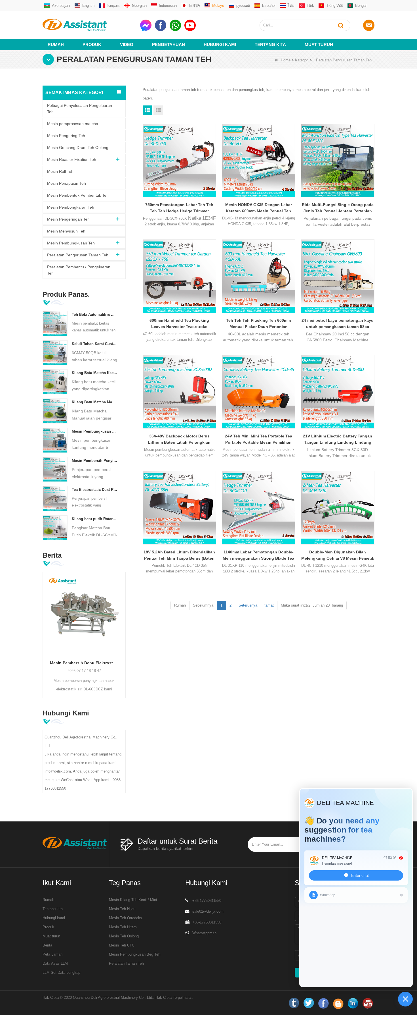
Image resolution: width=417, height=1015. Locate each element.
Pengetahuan (168, 44)
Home (285, 60)
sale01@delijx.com (208, 911)
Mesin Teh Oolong (124, 936)
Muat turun (319, 44)
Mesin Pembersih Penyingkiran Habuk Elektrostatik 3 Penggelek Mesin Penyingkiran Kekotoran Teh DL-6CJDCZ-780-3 (94, 460)
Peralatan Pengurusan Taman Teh (77, 255)
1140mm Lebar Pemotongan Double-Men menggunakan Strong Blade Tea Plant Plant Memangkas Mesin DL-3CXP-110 (258, 555)
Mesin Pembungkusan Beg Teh (134, 954)
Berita (47, 945)
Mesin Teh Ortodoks (125, 918)
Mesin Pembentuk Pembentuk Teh (78, 195)
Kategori (302, 60)
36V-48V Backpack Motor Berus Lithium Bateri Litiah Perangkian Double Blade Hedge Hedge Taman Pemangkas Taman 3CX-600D (179, 439)
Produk (92, 44)
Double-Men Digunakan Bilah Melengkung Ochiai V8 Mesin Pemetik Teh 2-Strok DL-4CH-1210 (337, 555)
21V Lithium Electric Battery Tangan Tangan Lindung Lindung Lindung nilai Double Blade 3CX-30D (337, 439)
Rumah (56, 44)
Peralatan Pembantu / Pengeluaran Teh (78, 270)
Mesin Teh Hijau (122, 909)
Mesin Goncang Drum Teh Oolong (77, 147)
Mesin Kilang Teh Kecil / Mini (133, 900)
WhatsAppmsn (204, 933)
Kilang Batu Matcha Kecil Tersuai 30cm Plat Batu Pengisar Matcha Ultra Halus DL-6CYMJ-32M (94, 373)
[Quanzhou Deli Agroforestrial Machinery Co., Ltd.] (89, 25)
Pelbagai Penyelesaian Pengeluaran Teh (79, 108)
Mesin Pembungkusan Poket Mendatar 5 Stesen (94, 431)
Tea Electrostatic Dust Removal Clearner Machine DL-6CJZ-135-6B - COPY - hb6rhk (94, 489)
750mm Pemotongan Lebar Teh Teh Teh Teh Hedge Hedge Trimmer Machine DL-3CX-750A (179, 208)
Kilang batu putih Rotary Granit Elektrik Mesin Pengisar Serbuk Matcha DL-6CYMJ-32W (94, 519)
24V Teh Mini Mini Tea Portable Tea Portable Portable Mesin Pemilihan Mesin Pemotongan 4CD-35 (258, 439)
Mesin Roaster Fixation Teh (71, 159)
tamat (269, 605)
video (126, 44)
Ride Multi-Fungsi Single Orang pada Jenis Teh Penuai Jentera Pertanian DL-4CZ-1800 (338, 208)
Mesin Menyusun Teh (66, 231)
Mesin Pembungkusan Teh (71, 243)
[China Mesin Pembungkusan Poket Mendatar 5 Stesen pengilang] (55, 440)
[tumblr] (294, 1003)
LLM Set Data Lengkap (61, 972)
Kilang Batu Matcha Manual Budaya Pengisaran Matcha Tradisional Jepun (94, 402)
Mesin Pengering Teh (66, 135)
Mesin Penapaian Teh (66, 183)
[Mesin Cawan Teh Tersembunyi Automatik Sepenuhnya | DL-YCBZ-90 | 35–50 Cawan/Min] (84, 613)
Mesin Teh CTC (121, 945)
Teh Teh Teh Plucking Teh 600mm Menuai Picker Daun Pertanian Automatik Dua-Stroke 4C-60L (258, 324)
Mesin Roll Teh (60, 171)
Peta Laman (52, 954)
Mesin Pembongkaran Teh (70, 207)
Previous (45, 626)
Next (123, 626)
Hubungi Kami (220, 44)
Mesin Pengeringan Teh (68, 219)
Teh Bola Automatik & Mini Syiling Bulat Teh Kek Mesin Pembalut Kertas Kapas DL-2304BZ (94, 314)
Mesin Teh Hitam (123, 927)
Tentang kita (270, 44)
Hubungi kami (54, 918)
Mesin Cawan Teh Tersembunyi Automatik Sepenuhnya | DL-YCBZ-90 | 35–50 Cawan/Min (84, 663)
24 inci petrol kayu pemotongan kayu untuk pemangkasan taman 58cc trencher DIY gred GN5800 (338, 324)
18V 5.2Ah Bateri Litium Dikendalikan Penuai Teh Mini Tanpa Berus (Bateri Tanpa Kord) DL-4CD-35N (179, 555)
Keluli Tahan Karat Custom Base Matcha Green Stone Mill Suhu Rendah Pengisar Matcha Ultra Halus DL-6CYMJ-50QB (94, 344)
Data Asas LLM (55, 963)
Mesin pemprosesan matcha (72, 123)
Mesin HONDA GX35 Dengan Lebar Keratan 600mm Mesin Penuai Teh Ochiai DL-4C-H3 (258, 208)
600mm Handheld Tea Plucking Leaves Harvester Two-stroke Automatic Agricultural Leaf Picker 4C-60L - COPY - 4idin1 (179, 324)
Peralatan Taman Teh (126, 963)
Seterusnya (248, 605)
